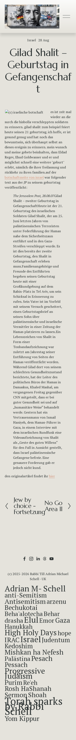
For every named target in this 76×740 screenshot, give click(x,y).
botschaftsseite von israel (24, 177)
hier (52, 476)
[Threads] (45, 559)
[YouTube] (51, 559)
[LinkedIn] (38, 559)
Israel (31, 40)
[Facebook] (24, 559)
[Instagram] (31, 559)
